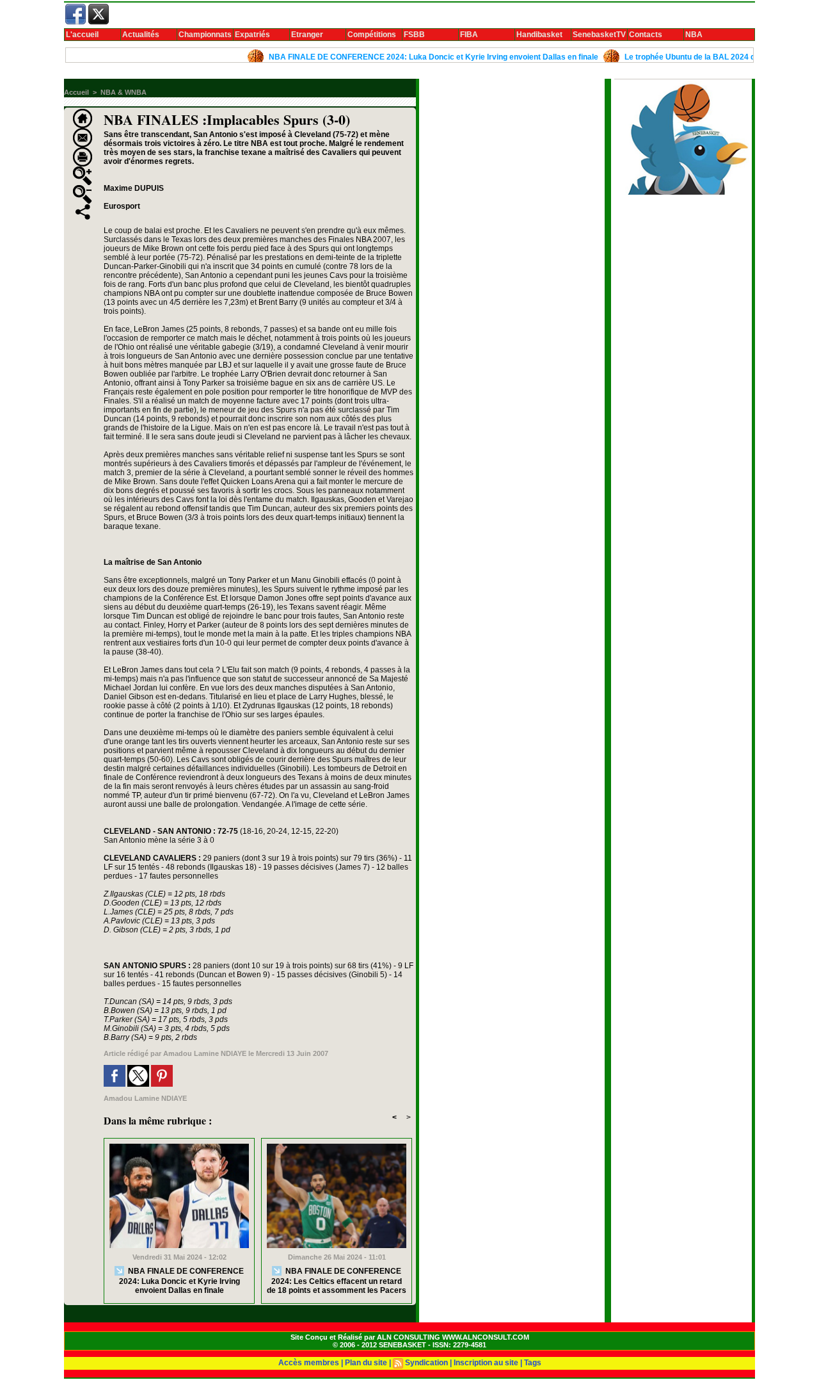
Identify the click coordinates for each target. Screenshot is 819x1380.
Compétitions (371, 34)
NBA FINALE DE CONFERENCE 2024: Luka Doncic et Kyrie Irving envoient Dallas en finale (407, 57)
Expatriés (252, 34)
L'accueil (82, 34)
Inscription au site (486, 1362)
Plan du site (366, 1362)
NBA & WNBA (123, 92)
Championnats (205, 34)
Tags (532, 1362)
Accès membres (308, 1362)
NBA (694, 34)
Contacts (645, 34)
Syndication (426, 1362)
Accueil (76, 92)
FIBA (469, 34)
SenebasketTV (599, 34)
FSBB (414, 34)
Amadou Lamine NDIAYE (204, 1053)
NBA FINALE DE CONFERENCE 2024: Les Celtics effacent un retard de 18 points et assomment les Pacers (336, 1281)
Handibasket (539, 34)
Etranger (307, 34)
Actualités (140, 34)
